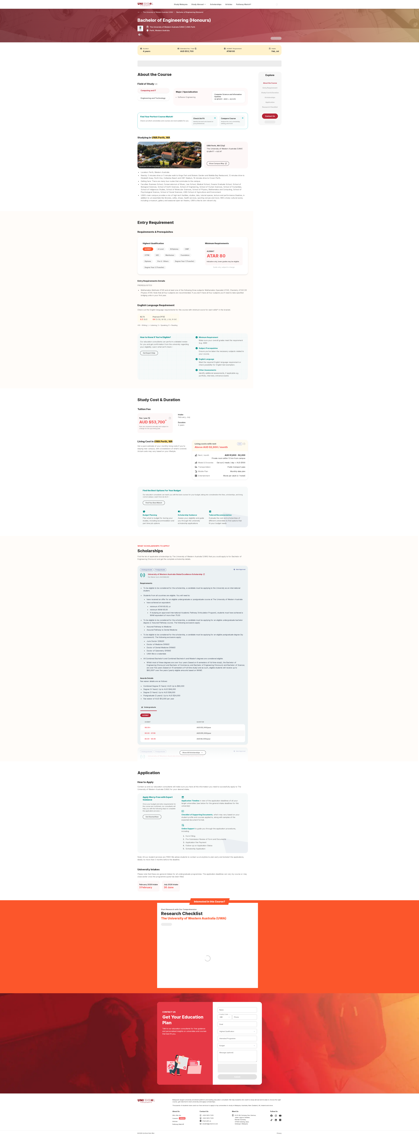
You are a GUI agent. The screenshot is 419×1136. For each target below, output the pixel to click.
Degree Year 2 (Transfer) (154, 267)
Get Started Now (152, 817)
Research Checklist (270, 107)
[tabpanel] (192, 728)
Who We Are (176, 1115)
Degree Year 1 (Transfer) (184, 261)
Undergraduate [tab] (150, 707)
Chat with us (206, 1121)
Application (270, 102)
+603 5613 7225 (208, 1115)
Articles (228, 4)
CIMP (187, 249)
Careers (175, 1118)
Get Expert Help (149, 353)
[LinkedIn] (276, 1120)
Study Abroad (197, 4)
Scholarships (215, 4)
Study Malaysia (180, 4)
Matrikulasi (170, 255)
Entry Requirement (270, 88)
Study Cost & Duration (270, 93)
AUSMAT (148, 249)
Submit (237, 1077)
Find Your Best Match (154, 503)
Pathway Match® (243, 4)
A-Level (161, 249)
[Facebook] (271, 1115)
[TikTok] (271, 1120)
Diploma (148, 261)
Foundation (185, 255)
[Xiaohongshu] (280, 1120)
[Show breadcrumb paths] (138, 12)
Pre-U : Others (162, 261)
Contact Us (270, 116)
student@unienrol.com (210, 1124)
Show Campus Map (216, 163)
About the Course (270, 83)
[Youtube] (280, 1115)
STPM (147, 255)
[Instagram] (276, 1115)
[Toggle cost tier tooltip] (170, 418)
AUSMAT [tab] (145, 715)
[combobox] (225, 1017)
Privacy (279, 1133)
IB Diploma (174, 249)
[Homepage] (145, 4)
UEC (157, 255)
